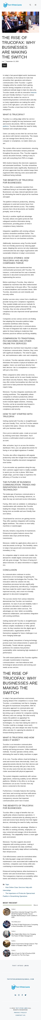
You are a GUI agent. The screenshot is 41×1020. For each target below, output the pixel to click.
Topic (4, 65)
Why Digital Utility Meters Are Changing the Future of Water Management (23, 935)
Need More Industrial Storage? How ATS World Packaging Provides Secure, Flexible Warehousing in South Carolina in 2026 (24, 914)
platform (6, 126)
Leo (3, 61)
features (34, 92)
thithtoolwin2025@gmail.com (20, 979)
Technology (16, 921)
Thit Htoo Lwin (22, 1008)
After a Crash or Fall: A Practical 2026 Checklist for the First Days (23, 954)
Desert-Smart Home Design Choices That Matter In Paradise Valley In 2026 (24, 944)
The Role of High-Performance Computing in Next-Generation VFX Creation (24, 925)
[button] (30, 5)
